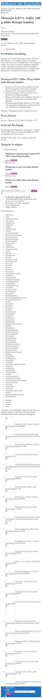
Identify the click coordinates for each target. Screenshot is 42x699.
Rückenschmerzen (11, 346)
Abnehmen (9, 215)
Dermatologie (10, 255)
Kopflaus (8, 310)
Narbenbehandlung (12, 332)
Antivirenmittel (10, 229)
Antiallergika (10, 223)
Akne (7, 217)
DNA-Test (9, 263)
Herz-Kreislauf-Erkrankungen (16, 297)
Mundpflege (9, 328)
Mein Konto (9, 687)
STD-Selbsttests (11, 372)
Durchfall (8, 265)
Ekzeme (11, 8)
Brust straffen (10, 243)
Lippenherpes (10, 320)
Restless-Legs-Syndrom (13, 352)
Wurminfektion (10, 396)
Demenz (8, 253)
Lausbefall (9, 316)
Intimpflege (9, 306)
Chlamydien (9, 247)
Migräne (8, 326)
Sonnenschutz (10, 370)
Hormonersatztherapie (13, 299)
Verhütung (9, 384)
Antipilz (8, 227)
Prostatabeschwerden (12, 344)
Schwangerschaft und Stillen (15, 364)
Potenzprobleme (11, 342)
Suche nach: (5, 191)
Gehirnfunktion (10, 277)
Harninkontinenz (11, 295)
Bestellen (4, 39)
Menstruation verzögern (13, 324)
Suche (7, 689)
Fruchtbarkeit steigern (13, 273)
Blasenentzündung (11, 239)
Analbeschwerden (11, 219)
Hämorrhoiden (10, 291)
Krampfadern (10, 314)
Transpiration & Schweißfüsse (16, 380)
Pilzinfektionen (10, 340)
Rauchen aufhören (11, 348)
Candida (8, 245)
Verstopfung (9, 386)
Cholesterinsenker (11, 249)
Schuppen (8, 362)
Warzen (8, 392)
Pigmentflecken (10, 338)
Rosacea (8, 354)
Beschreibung (10, 49)
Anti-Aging (9, 221)
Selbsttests (9, 366)
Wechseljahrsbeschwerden (14, 394)
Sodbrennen (9, 368)
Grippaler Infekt (11, 289)
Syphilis (8, 374)
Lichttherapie (10, 318)
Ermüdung (9, 269)
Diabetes (8, 257)
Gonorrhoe (9, 287)
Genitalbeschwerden (12, 279)
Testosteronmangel (12, 376)
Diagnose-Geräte (11, 259)
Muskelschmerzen (11, 330)
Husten (7, 302)
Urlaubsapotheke (11, 382)
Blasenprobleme (11, 241)
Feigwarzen (9, 271)
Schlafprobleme (10, 358)
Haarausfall (9, 293)
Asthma (8, 231)
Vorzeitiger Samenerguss (14, 390)
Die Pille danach (11, 261)
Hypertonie (9, 304)
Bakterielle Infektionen (13, 235)
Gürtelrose (9, 275)
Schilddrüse (9, 356)
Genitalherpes (10, 283)
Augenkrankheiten (11, 233)
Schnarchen (9, 360)
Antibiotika (9, 225)
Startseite (4, 8)
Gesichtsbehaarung (12, 285)
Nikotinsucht (9, 336)
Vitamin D (9, 388)
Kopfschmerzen (11, 312)
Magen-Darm (10, 322)
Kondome (8, 308)
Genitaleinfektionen (12, 281)
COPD (7, 251)
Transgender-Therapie (13, 378)
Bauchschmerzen (11, 237)
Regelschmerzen (11, 350)
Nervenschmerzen (11, 334)
